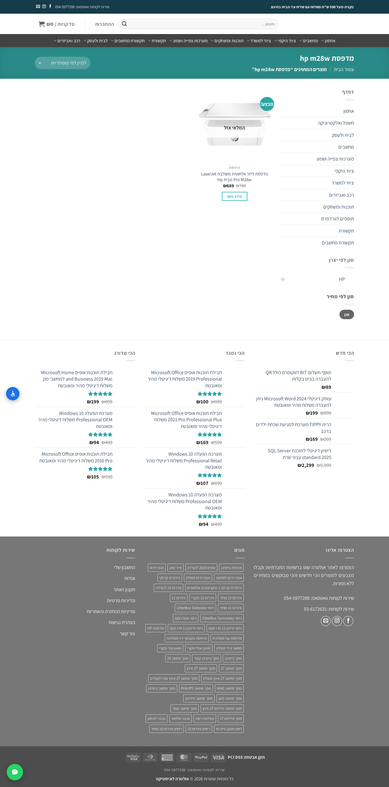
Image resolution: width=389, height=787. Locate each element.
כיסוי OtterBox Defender (195, 607)
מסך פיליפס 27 (231, 718)
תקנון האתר (124, 589)
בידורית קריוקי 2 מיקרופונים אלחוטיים (214, 587)
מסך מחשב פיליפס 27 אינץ (222, 708)
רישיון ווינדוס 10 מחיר (166, 728)
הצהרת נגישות (121, 622)
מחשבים (310, 40)
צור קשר (127, 633)
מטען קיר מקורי (170, 648)
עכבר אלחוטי (180, 718)
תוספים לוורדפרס (337, 218)
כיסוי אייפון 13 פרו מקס (186, 628)
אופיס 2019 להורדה (201, 567)
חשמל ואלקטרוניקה (336, 122)
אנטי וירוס (157, 567)
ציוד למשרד (260, 40)
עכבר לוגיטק (156, 718)
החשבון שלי (124, 567)
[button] (104, 24)
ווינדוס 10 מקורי (202, 597)
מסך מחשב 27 (231, 668)
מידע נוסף (234, 196)
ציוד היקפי (287, 40)
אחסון (330, 40)
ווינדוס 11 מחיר (231, 607)
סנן (346, 314)
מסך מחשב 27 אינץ (201, 668)
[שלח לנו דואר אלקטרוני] (38, 7)
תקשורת (159, 40)
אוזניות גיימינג (231, 567)
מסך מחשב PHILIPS (196, 688)
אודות (129, 578)
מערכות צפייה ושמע (190, 40)
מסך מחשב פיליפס (199, 698)
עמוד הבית (344, 69)
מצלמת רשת (204, 718)
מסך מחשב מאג (230, 698)
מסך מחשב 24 (177, 658)
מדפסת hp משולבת (227, 638)
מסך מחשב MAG (229, 688)
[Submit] (124, 24)
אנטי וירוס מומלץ (198, 577)
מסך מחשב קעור (184, 708)
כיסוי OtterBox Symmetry (222, 618)
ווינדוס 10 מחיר (231, 597)
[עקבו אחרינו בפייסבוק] (50, 7)
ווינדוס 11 (179, 597)
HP (342, 279)
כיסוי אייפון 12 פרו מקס (225, 628)
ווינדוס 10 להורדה (168, 587)
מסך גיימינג (233, 658)
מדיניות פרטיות (121, 600)
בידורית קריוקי (169, 577)
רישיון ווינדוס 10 (199, 728)
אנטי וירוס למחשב (229, 577)
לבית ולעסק (97, 40)
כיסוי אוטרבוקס (186, 618)
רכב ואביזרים (68, 40)
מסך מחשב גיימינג (161, 688)
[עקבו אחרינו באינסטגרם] (44, 7)
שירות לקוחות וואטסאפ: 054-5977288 (82, 6)
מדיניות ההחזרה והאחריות (111, 611)
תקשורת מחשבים (130, 40)
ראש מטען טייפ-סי (229, 728)
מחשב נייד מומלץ (229, 648)
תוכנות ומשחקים (229, 40)
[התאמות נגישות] (12, 393)
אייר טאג (175, 567)
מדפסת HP (155, 628)
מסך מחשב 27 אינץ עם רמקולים (174, 678)
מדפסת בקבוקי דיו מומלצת (187, 638)
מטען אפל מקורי (199, 648)
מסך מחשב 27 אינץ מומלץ (222, 678)
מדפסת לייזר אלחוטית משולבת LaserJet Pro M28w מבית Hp (234, 176)
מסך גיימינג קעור (206, 658)
